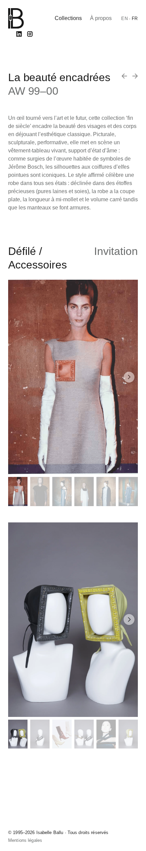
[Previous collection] (135, 76)
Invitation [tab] (116, 251)
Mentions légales (25, 840)
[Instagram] (29, 34)
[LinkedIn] (19, 34)
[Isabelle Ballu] (16, 18)
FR (135, 18)
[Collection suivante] (124, 76)
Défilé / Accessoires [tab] (37, 258)
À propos (101, 18)
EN (124, 18)
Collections (68, 18)
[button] (129, 377)
